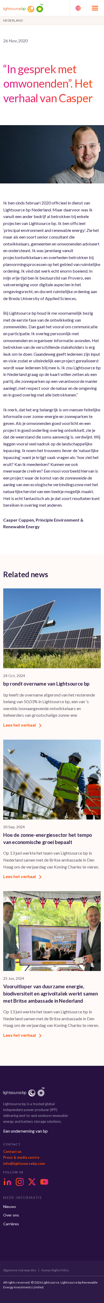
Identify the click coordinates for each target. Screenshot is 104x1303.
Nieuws (9, 1206)
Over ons (11, 1215)
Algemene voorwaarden (19, 1270)
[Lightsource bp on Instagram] (19, 1182)
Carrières (11, 1224)
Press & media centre (21, 1157)
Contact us (12, 1151)
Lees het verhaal (20, 724)
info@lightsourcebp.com (24, 1163)
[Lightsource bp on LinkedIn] (7, 1182)
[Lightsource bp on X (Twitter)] (32, 1182)
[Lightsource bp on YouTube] (44, 1182)
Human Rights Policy (55, 1270)
